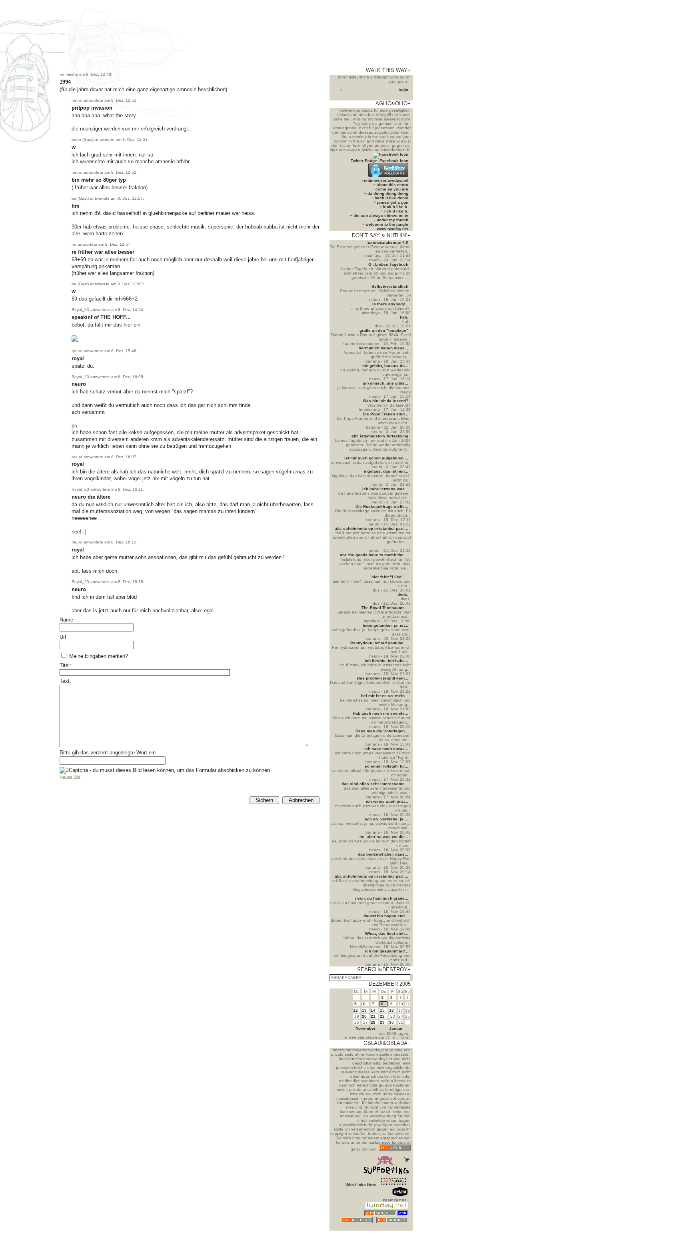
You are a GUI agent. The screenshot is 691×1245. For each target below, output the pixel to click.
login (403, 90)
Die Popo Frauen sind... (385, 414)
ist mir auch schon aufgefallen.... (376, 458)
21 (373, 1016)
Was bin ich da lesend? (385, 401)
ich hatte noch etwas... (386, 748)
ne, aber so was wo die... (383, 836)
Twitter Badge (364, 160)
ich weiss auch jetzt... (387, 801)
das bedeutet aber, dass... (383, 854)
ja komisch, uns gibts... (385, 383)
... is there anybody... (387, 304)
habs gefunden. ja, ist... (385, 625)
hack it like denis (391, 198)
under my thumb (392, 220)
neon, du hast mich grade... (381, 898)
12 (355, 1010)
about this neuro (392, 184)
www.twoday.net (392, 229)
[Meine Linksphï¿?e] (393, 1228)
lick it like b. (396, 211)
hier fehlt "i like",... (389, 577)
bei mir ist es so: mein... (384, 696)
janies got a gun (392, 202)
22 (382, 1016)
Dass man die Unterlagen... (381, 731)
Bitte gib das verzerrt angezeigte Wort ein (108, 753)
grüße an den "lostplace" (383, 330)
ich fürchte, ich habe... (386, 660)
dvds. (402, 594)
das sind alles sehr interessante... (375, 784)
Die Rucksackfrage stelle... (381, 506)
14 (373, 1010)
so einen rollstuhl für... (386, 766)
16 (391, 1010)
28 (373, 1022)
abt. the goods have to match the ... (374, 555)
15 (382, 1010)
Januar (396, 1028)
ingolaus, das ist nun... (386, 471)
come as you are (391, 189)
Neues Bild (70, 777)
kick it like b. (395, 206)
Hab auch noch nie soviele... (380, 713)
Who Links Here (361, 1185)
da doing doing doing (387, 193)
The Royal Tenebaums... (384, 607)
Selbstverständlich (389, 286)
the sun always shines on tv (380, 215)
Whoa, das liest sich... (386, 933)
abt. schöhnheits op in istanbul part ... (371, 528)
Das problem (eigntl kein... (382, 678)
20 (364, 1016)
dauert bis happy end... (385, 916)
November (365, 1028)
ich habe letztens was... (385, 489)
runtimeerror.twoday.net (385, 180)
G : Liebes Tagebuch (388, 264)
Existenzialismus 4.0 (387, 242)
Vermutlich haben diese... (383, 348)
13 (364, 1010)
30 (391, 1022)
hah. (404, 317)
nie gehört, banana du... (385, 365)
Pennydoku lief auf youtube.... (379, 643)
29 (382, 1022)
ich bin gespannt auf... (386, 951)
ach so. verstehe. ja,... (386, 819)
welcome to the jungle (386, 224)
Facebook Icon (393, 160)
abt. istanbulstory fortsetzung (379, 436)
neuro (77, 100)
